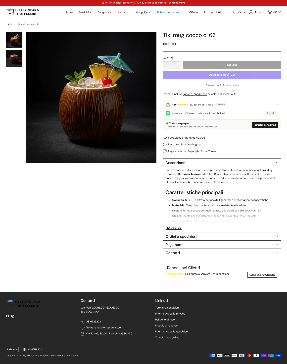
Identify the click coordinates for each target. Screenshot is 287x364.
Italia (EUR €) (33, 349)
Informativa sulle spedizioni (171, 331)
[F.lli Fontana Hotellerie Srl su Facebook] (7, 316)
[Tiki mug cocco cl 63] (91, 97)
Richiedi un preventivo (265, 125)
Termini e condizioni (167, 307)
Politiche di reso (165, 319)
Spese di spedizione (195, 94)
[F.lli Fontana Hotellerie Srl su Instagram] (13, 316)
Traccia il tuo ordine (167, 337)
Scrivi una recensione (262, 274)
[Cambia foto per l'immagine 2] (14, 58)
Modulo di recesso (166, 325)
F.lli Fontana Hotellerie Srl (40, 355)
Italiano (11, 349)
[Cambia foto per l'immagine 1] (14, 40)
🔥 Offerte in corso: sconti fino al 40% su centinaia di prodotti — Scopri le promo (143, 2)
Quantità (168, 57)
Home (9, 23)
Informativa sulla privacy (170, 313)
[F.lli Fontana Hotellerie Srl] (22, 12)
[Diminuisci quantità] (166, 65)
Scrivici (270, 113)
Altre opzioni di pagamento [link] (222, 85)
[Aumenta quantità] (178, 65)
